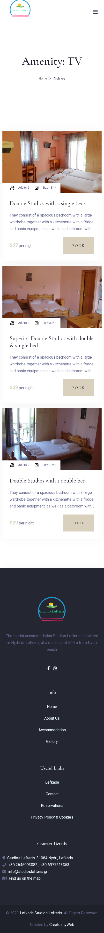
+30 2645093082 (22, 864)
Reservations (52, 805)
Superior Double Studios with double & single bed (52, 342)
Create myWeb (61, 924)
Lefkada (52, 782)
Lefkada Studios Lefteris (41, 913)
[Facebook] (49, 668)
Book (78, 245)
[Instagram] (55, 668)
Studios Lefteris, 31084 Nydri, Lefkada (40, 858)
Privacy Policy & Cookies (52, 817)
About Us (52, 718)
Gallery (52, 741)
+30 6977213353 (54, 864)
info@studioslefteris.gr (27, 871)
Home (43, 78)
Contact (52, 794)
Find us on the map (25, 878)
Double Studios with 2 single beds (48, 203)
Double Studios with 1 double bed (48, 480)
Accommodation (52, 730)
